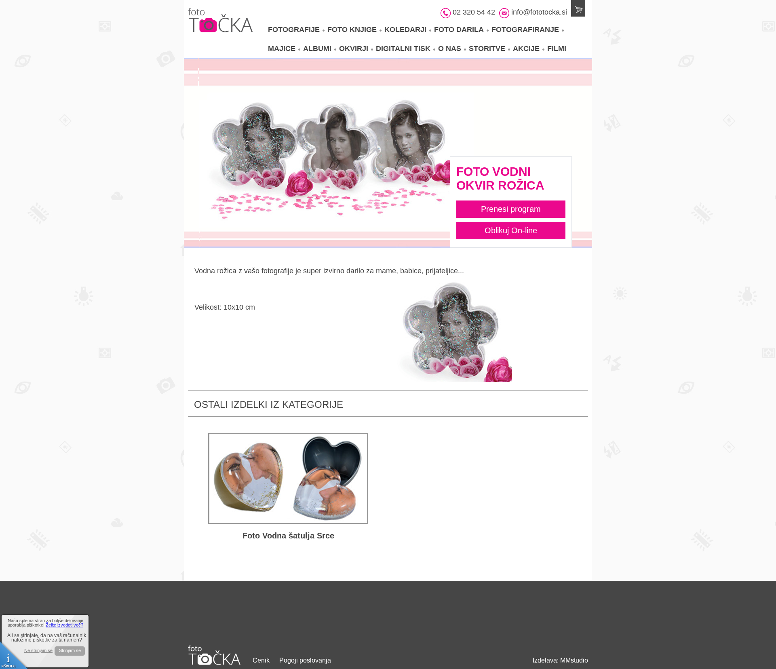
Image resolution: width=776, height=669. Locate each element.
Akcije (526, 48)
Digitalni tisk (403, 48)
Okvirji (353, 48)
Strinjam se (70, 650)
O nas (449, 48)
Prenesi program (511, 209)
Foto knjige (352, 29)
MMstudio (574, 660)
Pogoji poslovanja (305, 660)
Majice (281, 48)
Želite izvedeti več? (64, 625)
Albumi (317, 48)
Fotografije (294, 29)
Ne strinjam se (38, 650)
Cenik (261, 660)
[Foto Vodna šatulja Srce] (288, 478)
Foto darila (459, 29)
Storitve (487, 48)
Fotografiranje (525, 29)
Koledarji (405, 29)
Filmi (556, 48)
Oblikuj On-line (511, 230)
